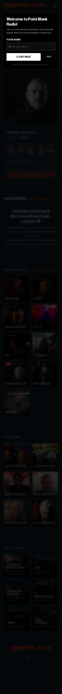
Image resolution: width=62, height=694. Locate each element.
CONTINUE (23, 57)
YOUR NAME (14, 40)
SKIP (49, 57)
